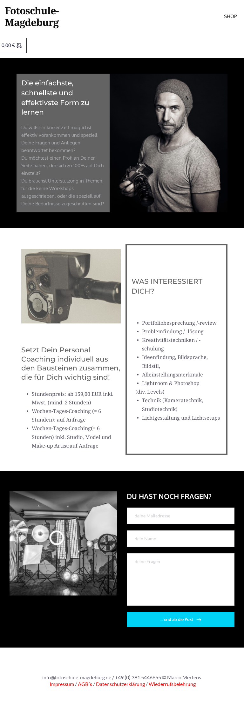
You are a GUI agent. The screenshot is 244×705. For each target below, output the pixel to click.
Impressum (62, 684)
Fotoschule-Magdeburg (32, 16)
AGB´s (85, 684)
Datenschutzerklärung (121, 684)
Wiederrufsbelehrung (172, 684)
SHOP (231, 16)
